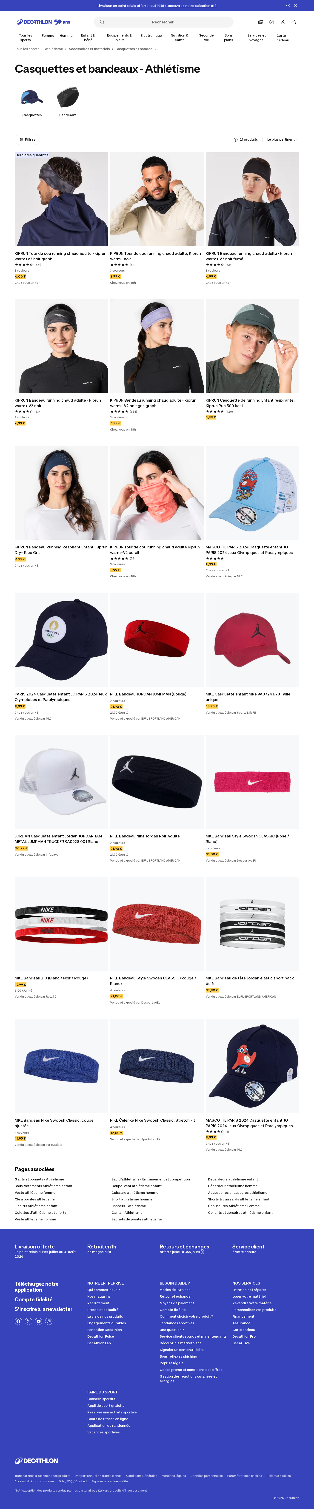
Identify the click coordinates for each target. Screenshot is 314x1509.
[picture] (61, 199)
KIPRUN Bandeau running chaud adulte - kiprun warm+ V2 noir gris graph (153, 403)
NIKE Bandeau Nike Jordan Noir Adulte (145, 836)
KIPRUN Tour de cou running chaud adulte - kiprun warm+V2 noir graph (60, 256)
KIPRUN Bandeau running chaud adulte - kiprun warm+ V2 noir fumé (249, 256)
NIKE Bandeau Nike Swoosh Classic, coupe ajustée (54, 1123)
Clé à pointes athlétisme (35, 1199)
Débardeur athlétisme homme (233, 1186)
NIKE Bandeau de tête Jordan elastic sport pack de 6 (250, 981)
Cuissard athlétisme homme (134, 1192)
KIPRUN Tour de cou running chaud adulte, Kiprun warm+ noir (155, 256)
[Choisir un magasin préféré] (260, 22)
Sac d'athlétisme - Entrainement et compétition (150, 1179)
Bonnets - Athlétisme (128, 1206)
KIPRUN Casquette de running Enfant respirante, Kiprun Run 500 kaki (250, 403)
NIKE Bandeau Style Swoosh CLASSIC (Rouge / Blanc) (153, 981)
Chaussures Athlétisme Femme (234, 1206)
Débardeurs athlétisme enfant (233, 1179)
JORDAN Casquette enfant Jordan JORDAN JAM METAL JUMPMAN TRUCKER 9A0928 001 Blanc (58, 839)
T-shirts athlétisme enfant (36, 1206)
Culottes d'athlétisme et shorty (40, 1212)
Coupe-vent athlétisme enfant (136, 1186)
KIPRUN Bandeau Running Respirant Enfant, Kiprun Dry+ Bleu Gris (61, 550)
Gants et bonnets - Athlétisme (39, 1179)
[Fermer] (295, 5)
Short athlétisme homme (131, 1199)
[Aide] (271, 22)
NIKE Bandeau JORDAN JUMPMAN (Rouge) (148, 694)
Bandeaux (67, 115)
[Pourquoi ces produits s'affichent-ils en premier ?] (235, 139)
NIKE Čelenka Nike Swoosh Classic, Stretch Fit (152, 1120)
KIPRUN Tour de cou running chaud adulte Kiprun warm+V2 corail (155, 550)
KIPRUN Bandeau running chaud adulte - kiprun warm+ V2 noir (58, 403)
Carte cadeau (283, 38)
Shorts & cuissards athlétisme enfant (238, 1199)
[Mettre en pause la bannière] (288, 5)
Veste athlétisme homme (35, 1219)
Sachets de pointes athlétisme (136, 1219)
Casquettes (32, 115)
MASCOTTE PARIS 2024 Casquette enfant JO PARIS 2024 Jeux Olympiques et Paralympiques (249, 550)
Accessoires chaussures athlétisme (237, 1192)
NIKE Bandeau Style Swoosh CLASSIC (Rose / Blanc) (247, 839)
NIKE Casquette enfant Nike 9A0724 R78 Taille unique (248, 697)
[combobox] (283, 139)
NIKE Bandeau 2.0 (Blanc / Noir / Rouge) (51, 978)
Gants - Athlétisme (127, 1212)
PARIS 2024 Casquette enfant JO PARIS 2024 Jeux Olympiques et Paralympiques (61, 697)
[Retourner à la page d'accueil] (43, 22)
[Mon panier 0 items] (293, 22)
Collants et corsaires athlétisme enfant (240, 1212)
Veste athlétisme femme (35, 1192)
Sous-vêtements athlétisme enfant (43, 1186)
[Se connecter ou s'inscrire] (282, 22)
